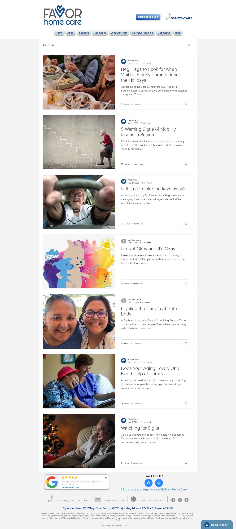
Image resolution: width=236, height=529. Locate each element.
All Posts (48, 45)
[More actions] (187, 62)
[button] (189, 45)
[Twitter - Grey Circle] (186, 500)
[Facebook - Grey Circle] (173, 500)
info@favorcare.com (114, 500)
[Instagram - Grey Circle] (180, 500)
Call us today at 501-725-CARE (70, 500)
